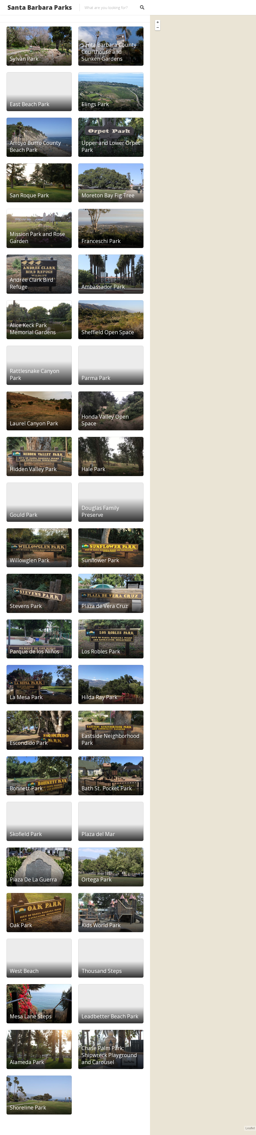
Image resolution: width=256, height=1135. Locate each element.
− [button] (157, 27)
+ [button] (157, 22)
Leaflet (250, 1128)
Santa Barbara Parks (40, 7)
